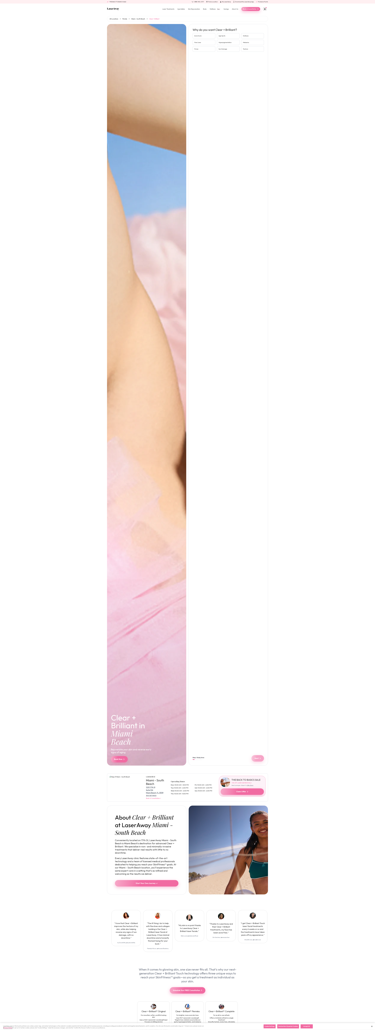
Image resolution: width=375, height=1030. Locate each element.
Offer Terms (250, 785)
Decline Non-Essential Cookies (288, 1026)
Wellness (215, 9)
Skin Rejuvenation (194, 9)
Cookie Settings (270, 1026)
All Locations (113, 19)
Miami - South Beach (138, 19)
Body (205, 9)
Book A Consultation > (153, 798)
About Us (235, 9)
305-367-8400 (151, 796)
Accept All (306, 1026)
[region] (187, 1026)
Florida (124, 19)
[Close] (372, 1026)
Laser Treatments (168, 9)
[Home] (113, 9)
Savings (226, 9)
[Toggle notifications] (264, 9)
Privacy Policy (8, 1028)
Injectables (181, 9)
